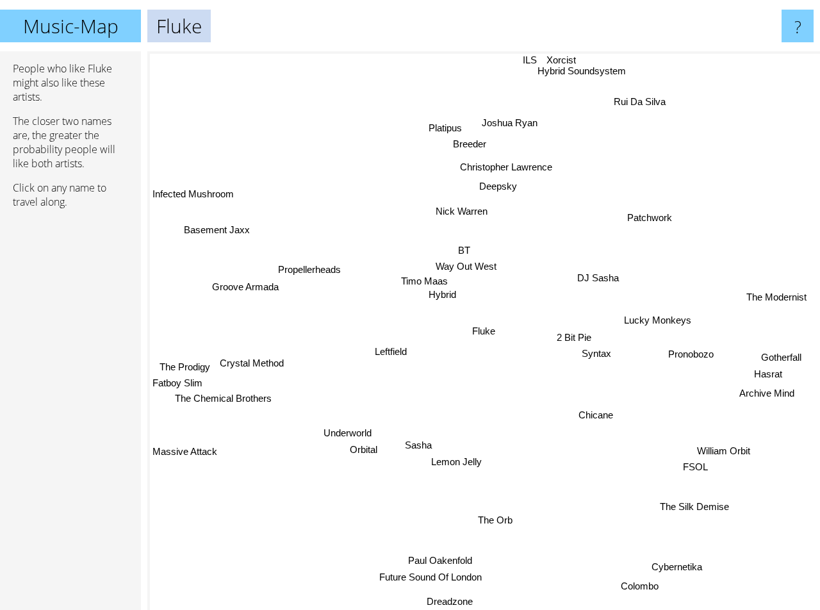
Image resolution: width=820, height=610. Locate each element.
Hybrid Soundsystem (589, 70)
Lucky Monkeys (657, 319)
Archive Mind (766, 391)
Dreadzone (453, 601)
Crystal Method (252, 363)
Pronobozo (691, 352)
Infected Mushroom (193, 194)
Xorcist (560, 59)
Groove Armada (246, 286)
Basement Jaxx (217, 229)
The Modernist (776, 295)
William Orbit (723, 450)
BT (467, 250)
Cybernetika (676, 568)
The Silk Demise (695, 505)
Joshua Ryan (509, 122)
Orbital (363, 449)
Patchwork (649, 216)
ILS (528, 59)
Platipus (446, 127)
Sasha (417, 445)
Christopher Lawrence (507, 166)
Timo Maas (425, 282)
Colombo (640, 586)
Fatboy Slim (177, 383)
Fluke (483, 331)
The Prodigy (185, 366)
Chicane (595, 415)
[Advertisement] (70, 414)
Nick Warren (437, 209)
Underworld (348, 432)
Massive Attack (184, 452)
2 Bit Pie (574, 336)
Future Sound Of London (430, 577)
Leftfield (391, 352)
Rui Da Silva (638, 100)
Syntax (596, 352)
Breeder (469, 143)
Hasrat (768, 373)
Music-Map (71, 26)
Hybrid (443, 296)
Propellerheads (309, 269)
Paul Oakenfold (441, 560)
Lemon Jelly (456, 461)
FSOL (696, 467)
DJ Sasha (597, 277)
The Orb (496, 520)
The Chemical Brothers (224, 398)
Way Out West (464, 266)
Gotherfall (782, 356)
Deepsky (498, 186)
